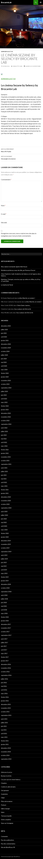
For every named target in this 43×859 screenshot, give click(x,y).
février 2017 (5, 657)
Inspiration (4, 794)
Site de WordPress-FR (8, 847)
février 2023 (5, 406)
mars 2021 (4, 486)
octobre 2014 (5, 755)
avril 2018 (4, 610)
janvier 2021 (5, 493)
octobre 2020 (5, 504)
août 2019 (4, 555)
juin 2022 (4, 435)
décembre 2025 (6, 326)
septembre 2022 (6, 424)
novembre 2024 (6, 348)
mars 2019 (4, 573)
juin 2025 (4, 333)
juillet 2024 (4, 355)
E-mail (3, 214)
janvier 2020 (5, 537)
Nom (3, 205)
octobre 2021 (5, 460)
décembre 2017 (6, 624)
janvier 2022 (5, 453)
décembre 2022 (6, 413)
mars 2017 (4, 653)
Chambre (4, 783)
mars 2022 (4, 446)
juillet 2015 (4, 722)
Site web (4, 222)
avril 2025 (4, 337)
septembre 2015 (6, 715)
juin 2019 (4, 562)
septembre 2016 (6, 675)
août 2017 (4, 639)
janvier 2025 (5, 340)
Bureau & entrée (6, 776)
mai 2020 (4, 522)
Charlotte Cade (17, 66)
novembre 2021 (6, 457)
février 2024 (5, 373)
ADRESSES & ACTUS (8, 79)
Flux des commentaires (8, 844)
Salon (2, 812)
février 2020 (5, 533)
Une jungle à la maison (8, 158)
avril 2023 (4, 399)
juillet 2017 (4, 642)
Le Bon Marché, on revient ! (26, 298)
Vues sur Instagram (7, 823)
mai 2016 (4, 686)
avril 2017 (4, 650)
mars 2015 (4, 737)
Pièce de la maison (6, 801)
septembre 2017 (6, 635)
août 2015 (4, 719)
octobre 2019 (5, 548)
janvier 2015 (5, 744)
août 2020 (4, 511)
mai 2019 (4, 566)
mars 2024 (4, 369)
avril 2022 (4, 442)
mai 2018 (4, 606)
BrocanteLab (6, 2)
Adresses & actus (7, 51)
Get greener (5, 790)
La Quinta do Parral (7, 285)
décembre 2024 (6, 344)
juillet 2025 (4, 329)
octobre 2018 (5, 588)
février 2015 (5, 741)
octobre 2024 (5, 351)
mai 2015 (4, 730)
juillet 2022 (4, 431)
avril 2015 (4, 733)
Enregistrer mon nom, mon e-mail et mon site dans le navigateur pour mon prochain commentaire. (18, 234)
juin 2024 (4, 358)
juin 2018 (4, 602)
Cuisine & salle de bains (8, 787)
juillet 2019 (4, 559)
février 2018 (5, 617)
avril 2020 (4, 526)
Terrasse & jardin (6, 816)
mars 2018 (4, 613)
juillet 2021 (4, 471)
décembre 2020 (6, 497)
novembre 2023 (6, 380)
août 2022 (4, 428)
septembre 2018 (6, 591)
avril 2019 (4, 570)
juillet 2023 (4, 391)
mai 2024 (4, 362)
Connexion (4, 836)
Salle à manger (5, 808)
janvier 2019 (5, 580)
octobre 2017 (5, 631)
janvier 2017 (5, 661)
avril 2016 (4, 690)
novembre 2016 (6, 668)
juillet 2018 (4, 599)
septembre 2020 (6, 508)
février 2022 (5, 449)
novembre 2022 (6, 417)
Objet (3, 798)
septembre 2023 (6, 388)
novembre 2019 (6, 544)
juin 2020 (4, 519)
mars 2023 (4, 402)
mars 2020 (4, 530)
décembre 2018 (6, 584)
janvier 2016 (5, 701)
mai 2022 (4, 439)
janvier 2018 (5, 621)
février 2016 (5, 697)
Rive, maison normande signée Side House (14, 266)
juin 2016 (4, 682)
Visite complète (6, 819)
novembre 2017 (6, 628)
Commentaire (6, 179)
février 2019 (5, 577)
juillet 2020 (4, 515)
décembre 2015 (6, 704)
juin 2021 (4, 475)
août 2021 (4, 468)
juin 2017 (4, 646)
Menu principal (40, 2)
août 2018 (4, 595)
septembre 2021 (6, 464)
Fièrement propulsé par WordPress (10, 856)
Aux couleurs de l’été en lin (22, 309)
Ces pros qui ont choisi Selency (10, 779)
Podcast (3, 805)
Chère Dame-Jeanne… (24, 305)
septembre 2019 (6, 551)
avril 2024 (4, 366)
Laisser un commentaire (33, 66)
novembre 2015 (6, 708)
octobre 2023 (5, 384)
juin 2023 (4, 395)
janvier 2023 (5, 409)
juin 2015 (4, 726)
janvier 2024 (5, 377)
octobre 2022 (5, 420)
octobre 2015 (5, 712)
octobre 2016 (5, 671)
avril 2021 (4, 482)
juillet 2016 (4, 679)
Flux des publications (7, 840)
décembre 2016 (6, 664)
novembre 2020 (6, 500)
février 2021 (5, 490)
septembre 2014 (6, 759)
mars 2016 (4, 693)
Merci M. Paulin (7, 150)
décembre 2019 (6, 540)
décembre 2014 (6, 748)
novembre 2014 (6, 752)
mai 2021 (4, 479)
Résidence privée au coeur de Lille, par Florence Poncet (18, 270)
